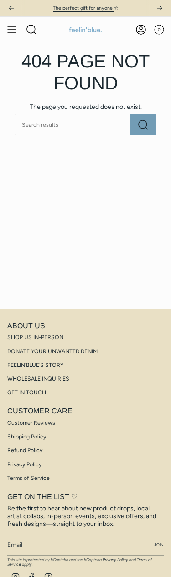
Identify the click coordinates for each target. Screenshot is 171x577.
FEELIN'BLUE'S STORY (35, 364)
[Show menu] (12, 29)
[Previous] (11, 8)
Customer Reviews (31, 422)
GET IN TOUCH (26, 392)
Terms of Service (28, 477)
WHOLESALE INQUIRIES (38, 378)
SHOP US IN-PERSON (35, 337)
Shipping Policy (26, 436)
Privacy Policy (24, 464)
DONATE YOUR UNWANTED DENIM (52, 351)
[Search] (143, 124)
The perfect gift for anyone (83, 8)
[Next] (159, 8)
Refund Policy (24, 450)
